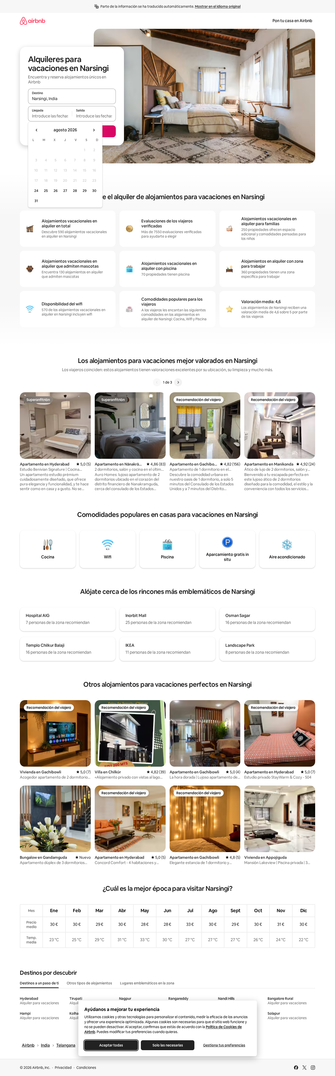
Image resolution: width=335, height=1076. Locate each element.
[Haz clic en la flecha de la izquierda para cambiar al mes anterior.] (36, 130)
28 (75, 190)
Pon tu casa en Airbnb (292, 20)
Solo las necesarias (167, 1045)
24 (36, 190)
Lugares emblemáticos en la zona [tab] (147, 983)
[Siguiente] (178, 382)
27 (65, 190)
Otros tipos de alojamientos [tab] (89, 983)
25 (46, 190)
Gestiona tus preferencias (224, 1045)
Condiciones (86, 1067)
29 (85, 190)
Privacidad (63, 1067)
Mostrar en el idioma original (218, 6)
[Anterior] (157, 382)
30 (94, 190)
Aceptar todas (111, 1045)
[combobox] (72, 99)
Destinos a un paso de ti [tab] (39, 983)
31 (36, 201)
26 (56, 190)
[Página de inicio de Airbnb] (32, 21)
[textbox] (50, 116)
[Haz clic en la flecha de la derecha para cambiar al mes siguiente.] (93, 130)
